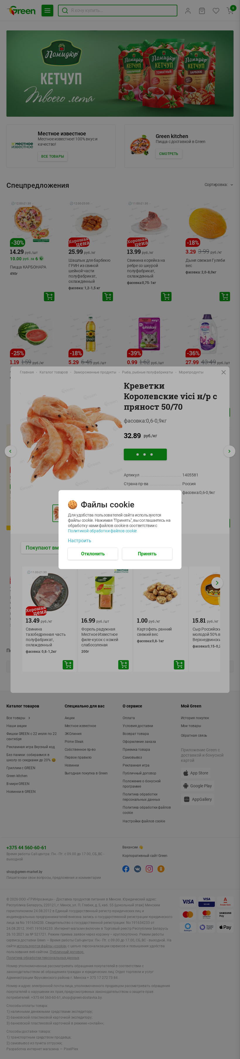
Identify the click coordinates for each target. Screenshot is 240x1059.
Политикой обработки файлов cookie (102, 530)
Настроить (79, 540)
